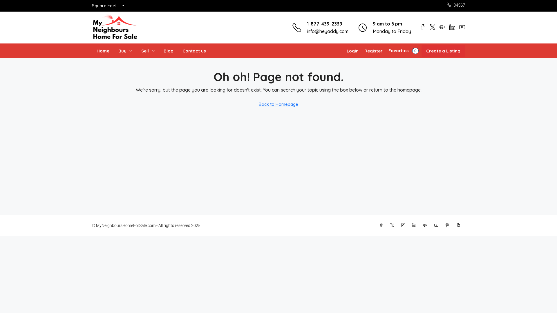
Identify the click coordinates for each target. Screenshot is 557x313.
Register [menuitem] (373, 51)
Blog (168, 51)
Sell (145, 51)
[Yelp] (459, 225)
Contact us (194, 51)
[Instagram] (404, 225)
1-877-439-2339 (324, 24)
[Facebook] (382, 225)
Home (103, 51)
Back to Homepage (278, 104)
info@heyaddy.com (327, 31)
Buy (122, 51)
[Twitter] (393, 225)
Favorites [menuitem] (402, 50)
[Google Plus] (426, 225)
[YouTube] (437, 225)
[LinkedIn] (415, 225)
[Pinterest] (448, 225)
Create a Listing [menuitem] (443, 51)
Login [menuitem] (353, 51)
